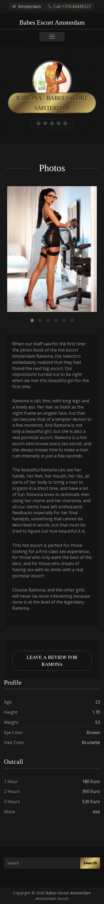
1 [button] (32, 320)
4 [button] (56, 320)
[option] (52, 250)
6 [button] (72, 320)
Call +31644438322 (72, 6)
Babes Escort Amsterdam (68, 892)
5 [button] (64, 320)
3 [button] (48, 320)
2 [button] (40, 320)
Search (90, 862)
